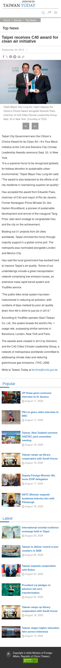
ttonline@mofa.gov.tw (45, 370)
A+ (35, 126)
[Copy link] (23, 56)
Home (6, 20)
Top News (30, 20)
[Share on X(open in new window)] (7, 56)
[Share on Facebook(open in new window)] (3, 56)
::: (4, 1)
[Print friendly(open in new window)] (19, 56)
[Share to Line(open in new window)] (11, 56)
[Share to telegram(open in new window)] (15, 56)
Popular (9, 384)
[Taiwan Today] (19, 5)
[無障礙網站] (30, 660)
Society (18, 20)
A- (26, 126)
